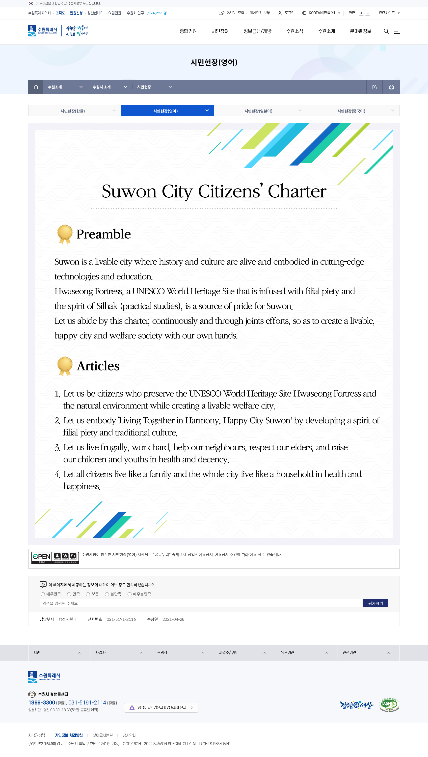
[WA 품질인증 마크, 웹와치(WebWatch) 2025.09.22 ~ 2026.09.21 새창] (389, 705)
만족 (76, 594)
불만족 (115, 594)
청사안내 (129, 735)
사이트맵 (397, 31)
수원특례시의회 (39, 13)
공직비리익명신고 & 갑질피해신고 (162, 707)
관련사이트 (387, 13)
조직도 (60, 13)
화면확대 (361, 13)
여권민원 (114, 13)
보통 (95, 594)
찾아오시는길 (103, 735)
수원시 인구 (147, 13)
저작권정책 (36, 735)
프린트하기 (391, 87)
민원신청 (76, 13)
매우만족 (53, 594)
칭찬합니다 (95, 13)
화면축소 (367, 13)
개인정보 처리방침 (69, 735)
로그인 (289, 13)
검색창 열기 (386, 31)
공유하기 (374, 87)
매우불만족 (142, 594)
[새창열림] (55, 558)
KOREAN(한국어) (322, 13)
